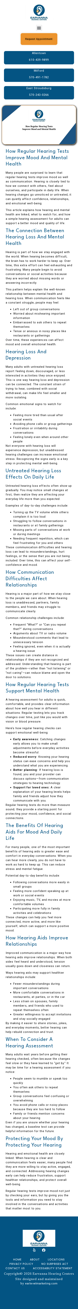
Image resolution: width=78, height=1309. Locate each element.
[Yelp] (34, 1250)
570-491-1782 (39, 77)
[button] (39, 28)
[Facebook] (43, 1250)
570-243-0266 (39, 95)
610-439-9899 (39, 60)
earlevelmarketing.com (41, 1283)
